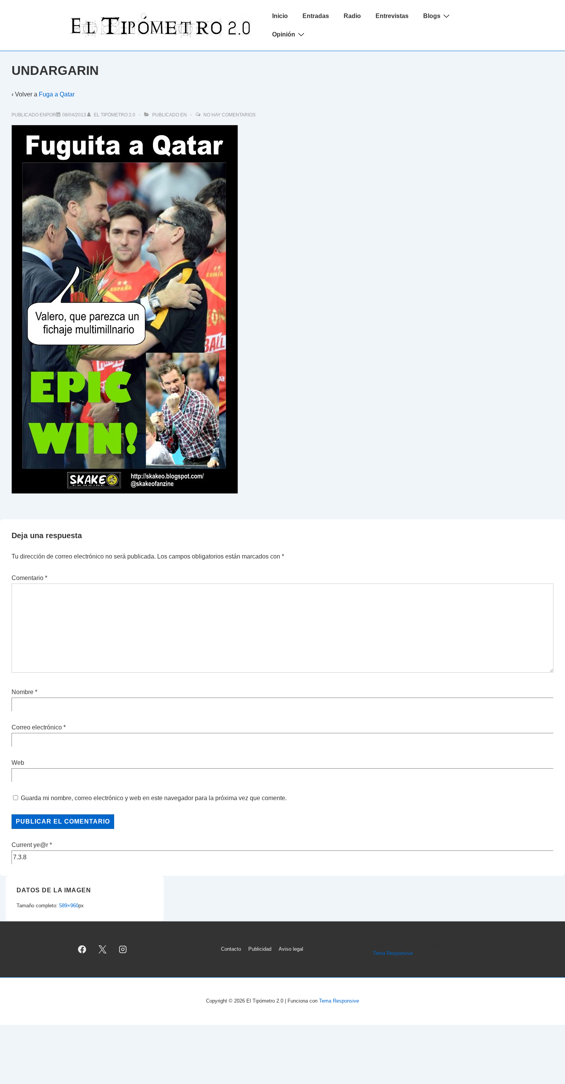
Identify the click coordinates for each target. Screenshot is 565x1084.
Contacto (231, 949)
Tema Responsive (393, 953)
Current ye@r (32, 845)
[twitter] (102, 949)
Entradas (315, 16)
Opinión (283, 34)
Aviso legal (291, 949)
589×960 (68, 905)
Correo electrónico (37, 727)
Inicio (280, 16)
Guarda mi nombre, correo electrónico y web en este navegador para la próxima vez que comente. (154, 798)
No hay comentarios (229, 115)
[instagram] (123, 949)
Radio (352, 16)
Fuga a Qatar (57, 94)
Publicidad (259, 949)
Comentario (29, 578)
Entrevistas (392, 16)
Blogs (431, 16)
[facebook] (82, 949)
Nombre (22, 692)
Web (18, 762)
